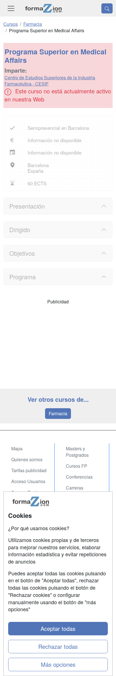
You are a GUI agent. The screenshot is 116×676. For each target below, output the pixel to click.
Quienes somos (27, 459)
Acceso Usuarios (28, 481)
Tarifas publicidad (28, 470)
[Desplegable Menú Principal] (11, 8)
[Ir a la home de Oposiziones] (43, 8)
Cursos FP (76, 466)
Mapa (17, 448)
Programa (22, 276)
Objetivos (22, 253)
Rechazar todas (58, 646)
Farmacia (58, 413)
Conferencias (79, 477)
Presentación (27, 206)
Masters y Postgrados (77, 451)
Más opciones (58, 664)
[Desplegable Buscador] (107, 8)
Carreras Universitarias (79, 490)
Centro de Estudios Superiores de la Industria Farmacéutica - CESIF (50, 80)
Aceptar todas (58, 628)
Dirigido (19, 229)
